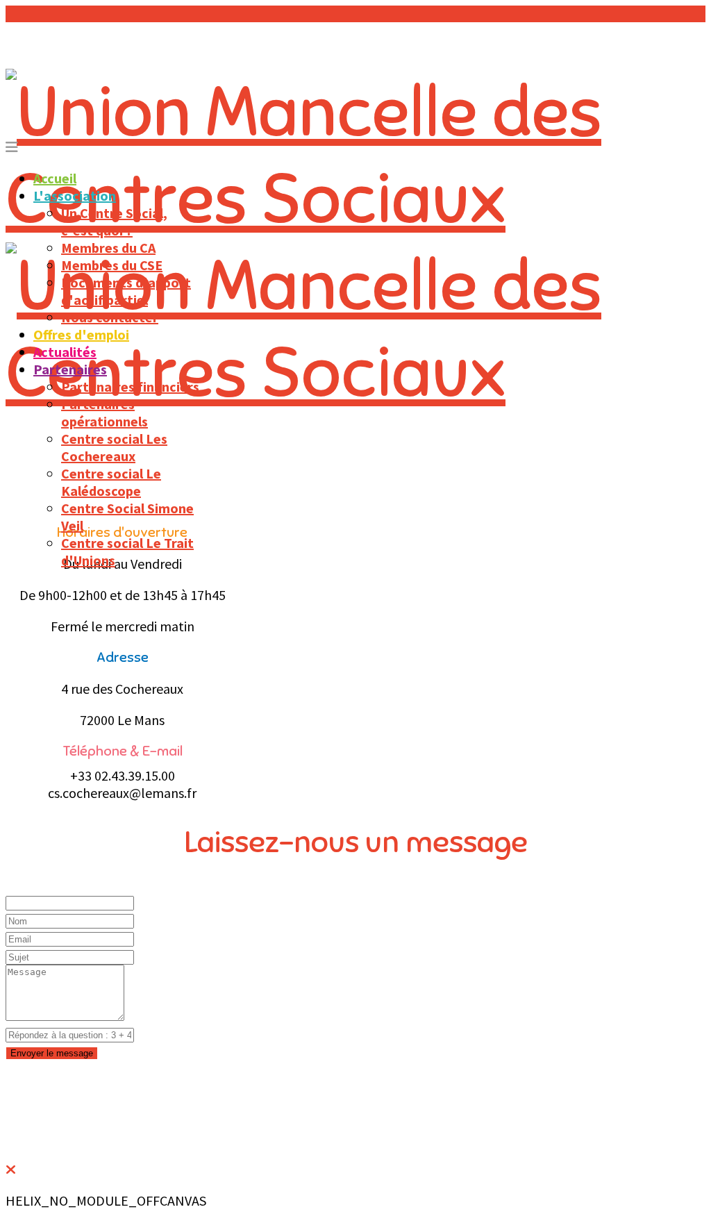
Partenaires (70, 369)
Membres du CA (108, 247)
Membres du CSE (111, 265)
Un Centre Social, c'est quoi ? (114, 221)
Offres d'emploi (81, 334)
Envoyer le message (51, 1053)
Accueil (54, 178)
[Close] (11, 1169)
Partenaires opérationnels (104, 412)
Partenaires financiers (130, 386)
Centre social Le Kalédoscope (111, 482)
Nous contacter (109, 317)
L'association (74, 195)
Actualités (65, 351)
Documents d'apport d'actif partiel (126, 291)
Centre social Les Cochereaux (114, 447)
